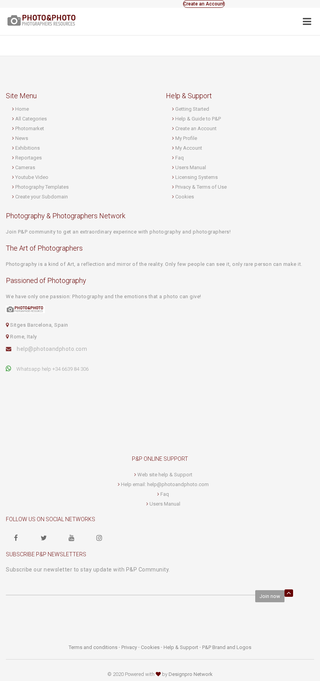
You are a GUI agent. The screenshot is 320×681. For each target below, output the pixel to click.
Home (22, 109)
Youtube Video (31, 177)
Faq (179, 158)
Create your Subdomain (41, 197)
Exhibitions (27, 148)
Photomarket (29, 128)
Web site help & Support (164, 475)
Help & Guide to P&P (198, 119)
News (21, 138)
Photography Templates (42, 187)
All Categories (31, 119)
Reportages (28, 158)
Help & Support (181, 647)
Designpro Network (191, 674)
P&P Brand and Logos (226, 647)
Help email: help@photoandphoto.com (165, 484)
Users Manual (190, 167)
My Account (188, 148)
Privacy (129, 647)
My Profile (186, 138)
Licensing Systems (196, 177)
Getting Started (192, 109)
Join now (270, 596)
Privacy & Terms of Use (201, 187)
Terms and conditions (93, 647)
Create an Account (203, 4)
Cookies (184, 197)
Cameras (25, 167)
